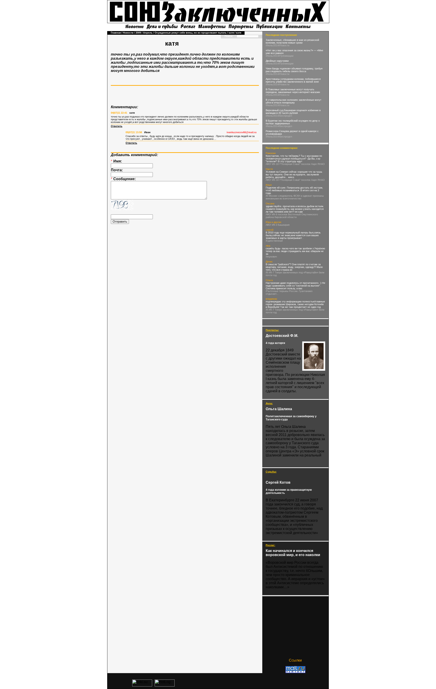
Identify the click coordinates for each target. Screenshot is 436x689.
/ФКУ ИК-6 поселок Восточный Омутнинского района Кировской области (292, 215)
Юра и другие (273, 222)
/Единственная (274, 240)
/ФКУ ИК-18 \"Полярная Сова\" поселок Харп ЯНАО (295, 164)
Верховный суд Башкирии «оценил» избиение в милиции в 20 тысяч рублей (293, 111)
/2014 (276, 45)
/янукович (271, 256)
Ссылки (295, 660)
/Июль (269, 45)
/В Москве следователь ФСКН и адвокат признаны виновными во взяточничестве (295, 197)
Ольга (269, 280)
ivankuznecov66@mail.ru (242, 132)
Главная (116, 32)
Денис (269, 261)
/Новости (284, 45)
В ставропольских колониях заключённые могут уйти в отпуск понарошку (293, 101)
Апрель (148, 32)
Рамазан (271, 153)
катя (231, 32)
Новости (128, 32)
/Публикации (286, 55)
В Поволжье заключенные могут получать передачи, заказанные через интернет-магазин (293, 90)
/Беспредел (285, 115)
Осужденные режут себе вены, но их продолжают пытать (191, 32)
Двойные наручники (277, 60)
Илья (269, 185)
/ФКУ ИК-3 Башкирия (278, 224)
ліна (268, 245)
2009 (138, 32)
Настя (269, 169)
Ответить (116, 126)
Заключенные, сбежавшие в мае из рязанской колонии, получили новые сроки (292, 41)
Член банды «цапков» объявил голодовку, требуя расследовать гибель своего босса (294, 70)
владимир (271, 298)
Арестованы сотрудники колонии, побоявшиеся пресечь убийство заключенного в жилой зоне (293, 80)
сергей (269, 229)
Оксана (270, 203)
